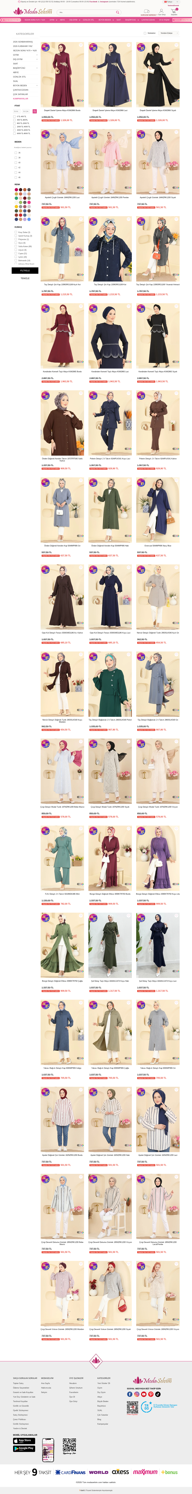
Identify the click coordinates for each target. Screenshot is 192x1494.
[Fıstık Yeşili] (21, 203)
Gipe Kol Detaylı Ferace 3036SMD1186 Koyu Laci (110, 633)
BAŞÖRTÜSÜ (130, 20)
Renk (17, 184)
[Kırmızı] (21, 215)
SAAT (119, 20)
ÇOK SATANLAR (20, 94)
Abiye (99, 1397)
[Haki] (17, 211)
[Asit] (17, 194)
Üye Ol (72, 1397)
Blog (99, 1419)
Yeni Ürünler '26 (103, 1383)
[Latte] (21, 220)
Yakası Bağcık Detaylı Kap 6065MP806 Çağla (110, 1068)
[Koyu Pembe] (17, 190)
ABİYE (62, 20)
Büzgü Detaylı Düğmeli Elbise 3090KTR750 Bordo (110, 894)
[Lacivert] (17, 220)
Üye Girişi (73, 1401)
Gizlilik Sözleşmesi (21, 1424)
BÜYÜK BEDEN (105, 20)
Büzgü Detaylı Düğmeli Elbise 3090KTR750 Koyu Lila (158, 894)
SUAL (15, 81)
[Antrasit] (29, 190)
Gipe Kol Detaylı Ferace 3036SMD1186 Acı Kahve (62, 633)
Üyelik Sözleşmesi (20, 1410)
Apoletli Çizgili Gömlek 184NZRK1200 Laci (62, 197)
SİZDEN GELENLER (182, 20)
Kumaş (18, 227)
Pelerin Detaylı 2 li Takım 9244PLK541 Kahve (158, 459)
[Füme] (25, 203)
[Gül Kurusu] (25, 207)
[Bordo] (25, 198)
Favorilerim (73, 1392)
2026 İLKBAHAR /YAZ (22, 46)
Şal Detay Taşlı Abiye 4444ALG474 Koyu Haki (110, 981)
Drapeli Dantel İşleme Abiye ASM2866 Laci (110, 110)
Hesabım (73, 1383)
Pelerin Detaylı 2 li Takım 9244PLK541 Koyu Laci (110, 459)
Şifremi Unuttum (76, 1388)
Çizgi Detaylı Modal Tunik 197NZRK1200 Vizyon (158, 807)
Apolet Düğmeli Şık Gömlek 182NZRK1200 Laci (157, 1155)
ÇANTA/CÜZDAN (148, 20)
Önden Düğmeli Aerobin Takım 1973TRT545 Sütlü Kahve (62, 460)
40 (19, 163)
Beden (18, 142)
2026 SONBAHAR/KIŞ (23, 42)
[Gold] (17, 207)
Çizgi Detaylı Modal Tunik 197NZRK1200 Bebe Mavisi (62, 807)
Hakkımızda (46, 1388)
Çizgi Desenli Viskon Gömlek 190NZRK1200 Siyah (110, 1329)
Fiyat (17, 106)
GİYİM (52, 20)
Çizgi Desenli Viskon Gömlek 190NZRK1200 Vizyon (158, 1329)
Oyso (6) (21, 243)
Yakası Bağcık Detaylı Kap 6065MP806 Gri (158, 1068)
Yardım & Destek (20, 1428)
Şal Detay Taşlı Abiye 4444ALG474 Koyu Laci (158, 981)
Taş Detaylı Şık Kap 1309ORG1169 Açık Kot (62, 284)
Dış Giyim (101, 1392)
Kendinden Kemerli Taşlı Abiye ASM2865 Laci (110, 372)
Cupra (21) (22, 253)
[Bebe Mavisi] (25, 194)
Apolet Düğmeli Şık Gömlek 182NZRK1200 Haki (110, 1155)
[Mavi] (29, 220)
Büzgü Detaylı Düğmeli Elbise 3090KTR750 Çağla (62, 981)
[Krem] (29, 215)
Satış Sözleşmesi (20, 1415)
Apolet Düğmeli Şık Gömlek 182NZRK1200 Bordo (62, 1155)
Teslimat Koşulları (20, 1401)
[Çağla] (29, 198)
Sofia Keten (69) (25, 246)
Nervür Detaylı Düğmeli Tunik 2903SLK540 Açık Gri (158, 633)
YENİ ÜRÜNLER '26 (12, 20)
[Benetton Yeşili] (17, 198)
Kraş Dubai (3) (24, 232)
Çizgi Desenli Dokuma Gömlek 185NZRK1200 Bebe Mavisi (62, 1243)
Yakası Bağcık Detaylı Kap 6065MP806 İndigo (62, 1068)
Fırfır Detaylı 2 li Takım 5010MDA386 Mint (62, 894)
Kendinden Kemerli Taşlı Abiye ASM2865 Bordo (62, 372)
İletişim (44, 1392)
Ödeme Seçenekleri (21, 1388)
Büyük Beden (102, 1401)
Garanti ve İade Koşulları (23, 1392)
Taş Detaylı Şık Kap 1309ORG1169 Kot (110, 284)
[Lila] (25, 220)
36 (19, 153)
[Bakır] (21, 194)
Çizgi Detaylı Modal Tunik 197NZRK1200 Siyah (110, 807)
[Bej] (29, 194)
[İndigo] (25, 211)
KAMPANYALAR (20, 99)
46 (19, 177)
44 (19, 172)
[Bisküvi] (21, 198)
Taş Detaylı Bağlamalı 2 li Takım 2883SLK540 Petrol (110, 720)
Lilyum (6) (22, 250)
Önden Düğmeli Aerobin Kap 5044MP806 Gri (62, 546)
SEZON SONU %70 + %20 (35, 20)
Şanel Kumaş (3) (25, 236)
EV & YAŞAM (164, 20)
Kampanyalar (102, 1424)
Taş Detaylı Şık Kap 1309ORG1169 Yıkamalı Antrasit (158, 284)
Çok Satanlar (102, 1415)
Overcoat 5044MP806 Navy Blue (157, 546)
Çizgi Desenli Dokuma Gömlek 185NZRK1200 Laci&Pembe (158, 1243)
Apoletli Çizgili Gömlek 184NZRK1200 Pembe (110, 197)
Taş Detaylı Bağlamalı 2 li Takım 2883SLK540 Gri (158, 720)
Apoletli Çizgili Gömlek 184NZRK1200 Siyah (158, 197)
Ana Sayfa (45, 1383)
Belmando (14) (24, 260)
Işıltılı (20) (22, 257)
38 (19, 158)
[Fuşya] (29, 203)
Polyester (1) (23, 239)
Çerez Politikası (19, 1419)
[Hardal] (21, 211)
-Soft (81, 1490)
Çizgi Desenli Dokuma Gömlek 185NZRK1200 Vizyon (110, 1242)
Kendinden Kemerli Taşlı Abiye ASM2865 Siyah (158, 372)
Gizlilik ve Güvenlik (21, 1406)
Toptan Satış (18, 1383)
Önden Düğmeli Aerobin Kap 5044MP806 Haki (110, 546)
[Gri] (21, 207)
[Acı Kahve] (21, 190)
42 (19, 168)
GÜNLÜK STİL (88, 20)
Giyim (99, 1388)
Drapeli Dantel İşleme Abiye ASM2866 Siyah (158, 110)
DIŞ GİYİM (73, 20)
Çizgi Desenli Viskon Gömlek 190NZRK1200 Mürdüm (62, 1329)
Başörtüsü (101, 1406)
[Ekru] (17, 203)
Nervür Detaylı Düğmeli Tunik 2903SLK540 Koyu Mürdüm (62, 721)
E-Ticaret (87, 1490)
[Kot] (25, 215)
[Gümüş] (29, 207)
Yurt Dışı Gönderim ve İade (24, 1397)
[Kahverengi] (29, 211)
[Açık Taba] (25, 190)
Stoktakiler (152, 33)
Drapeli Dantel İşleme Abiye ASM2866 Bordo (62, 110)
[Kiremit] (17, 215)
